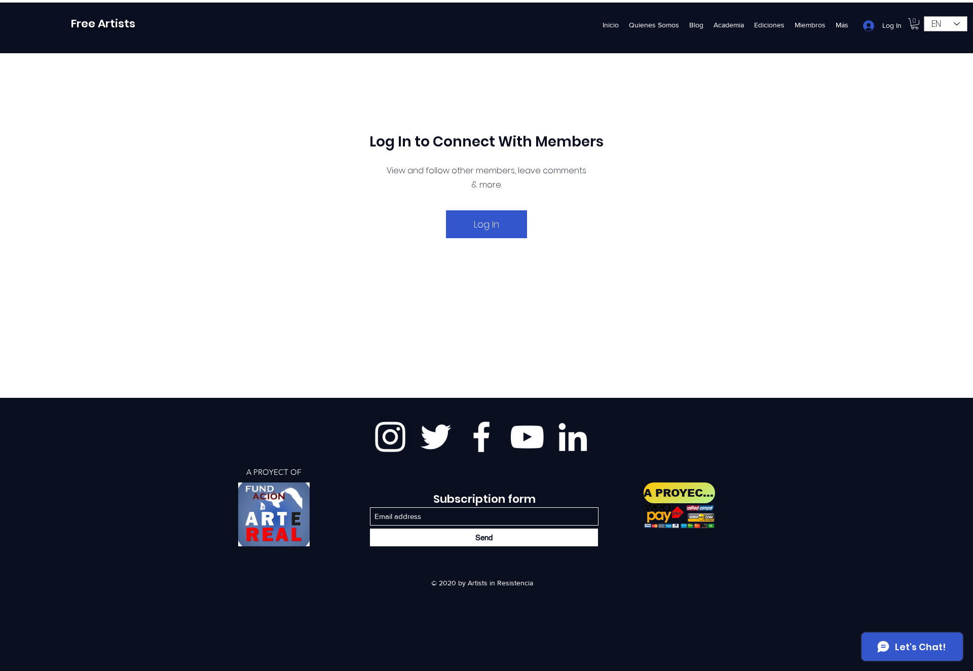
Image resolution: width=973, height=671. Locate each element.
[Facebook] (481, 437)
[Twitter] (436, 437)
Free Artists (103, 23)
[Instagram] (390, 437)
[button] (914, 23)
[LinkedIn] (572, 437)
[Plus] (274, 514)
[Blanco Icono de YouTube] (527, 437)
